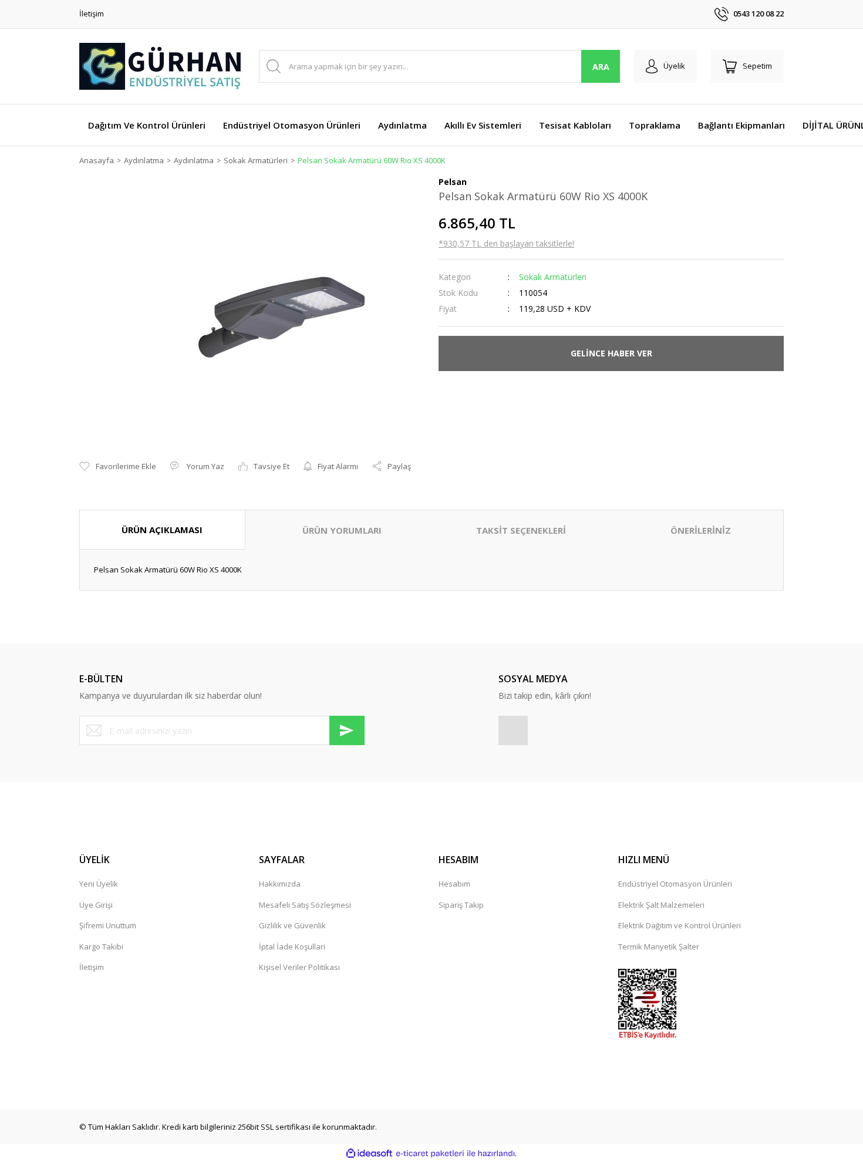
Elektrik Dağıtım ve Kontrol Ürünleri (679, 925)
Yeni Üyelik (98, 883)
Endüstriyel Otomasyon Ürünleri (675, 883)
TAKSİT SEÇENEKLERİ (521, 530)
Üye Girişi (96, 905)
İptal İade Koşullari (292, 946)
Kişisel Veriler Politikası (299, 967)
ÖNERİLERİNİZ (700, 530)
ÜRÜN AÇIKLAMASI (162, 529)
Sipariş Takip (461, 905)
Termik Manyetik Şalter (658, 946)
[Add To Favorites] (117, 467)
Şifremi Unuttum (107, 925)
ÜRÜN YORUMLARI (342, 530)
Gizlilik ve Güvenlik (292, 925)
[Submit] (347, 730)
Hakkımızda (280, 883)
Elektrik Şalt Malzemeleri (661, 905)
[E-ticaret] (430, 1154)
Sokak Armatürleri (552, 276)
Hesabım (454, 883)
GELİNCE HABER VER (611, 353)
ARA (600, 66)
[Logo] (161, 66)
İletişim (91, 13)
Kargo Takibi (101, 946)
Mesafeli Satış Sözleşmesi (305, 905)
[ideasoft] (369, 1154)
